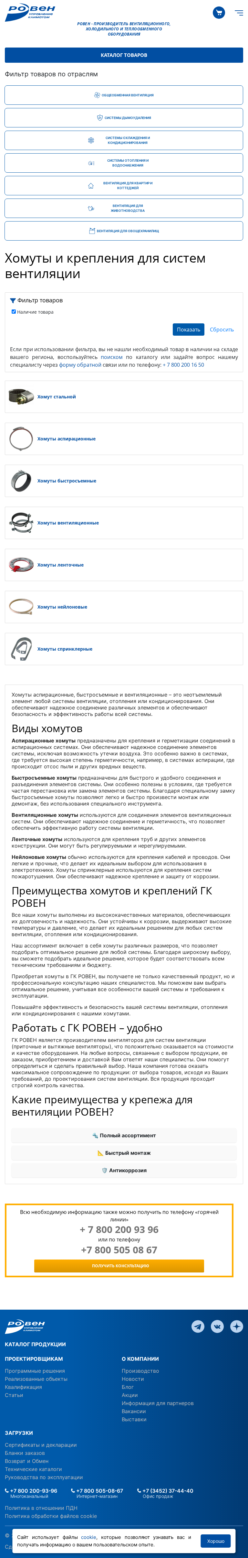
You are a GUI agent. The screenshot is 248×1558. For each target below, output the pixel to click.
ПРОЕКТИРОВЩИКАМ (34, 1359)
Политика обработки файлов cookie (51, 1516)
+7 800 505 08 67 (119, 1250)
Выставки (134, 1419)
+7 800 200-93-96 (33, 1491)
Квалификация (23, 1387)
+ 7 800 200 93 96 (119, 1229)
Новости (133, 1379)
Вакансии (134, 1411)
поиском (112, 357)
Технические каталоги (33, 1469)
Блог (128, 1387)
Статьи (14, 1395)
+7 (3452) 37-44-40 (167, 1491)
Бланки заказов (25, 1453)
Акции (130, 1395)
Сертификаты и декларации (41, 1445)
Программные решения (35, 1371)
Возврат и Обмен (26, 1461)
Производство (140, 1371)
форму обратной (80, 364)
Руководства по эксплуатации (44, 1477)
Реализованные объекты (36, 1379)
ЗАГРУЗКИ (19, 1433)
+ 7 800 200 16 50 (183, 364)
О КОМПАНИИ (140, 1359)
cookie (88, 1537)
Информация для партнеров (158, 1403)
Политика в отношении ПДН (41, 1508)
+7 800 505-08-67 (99, 1491)
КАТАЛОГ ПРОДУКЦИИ (35, 1344)
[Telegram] (197, 1326)
